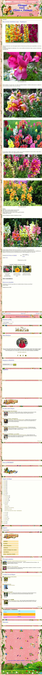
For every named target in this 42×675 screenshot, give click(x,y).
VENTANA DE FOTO (7, 584)
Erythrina (6, 504)
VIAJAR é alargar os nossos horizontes (11, 426)
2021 (5, 488)
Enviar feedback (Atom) (24, 316)
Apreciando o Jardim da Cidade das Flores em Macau (16, 561)
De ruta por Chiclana (11, 585)
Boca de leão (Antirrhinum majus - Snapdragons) (13, 510)
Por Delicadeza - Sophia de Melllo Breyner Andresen (16, 419)
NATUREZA (6, 552)
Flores (6, 257)
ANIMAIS (5, 541)
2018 (5, 493)
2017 (5, 494)
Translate (10, 323)
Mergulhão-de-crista (8, 509)
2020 (5, 490)
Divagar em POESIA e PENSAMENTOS (11, 418)
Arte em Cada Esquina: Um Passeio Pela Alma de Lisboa (17, 434)
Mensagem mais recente (6, 313)
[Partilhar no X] (24, 254)
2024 (5, 484)
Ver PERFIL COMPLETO (22, 352)
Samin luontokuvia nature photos (10, 576)
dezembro (7, 495)
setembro (6, 500)
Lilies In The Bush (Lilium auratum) (13, 600)
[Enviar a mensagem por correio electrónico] (21, 255)
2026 (5, 481)
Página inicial (23, 313)
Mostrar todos (39, 606)
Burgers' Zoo (10, 592)
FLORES (5, 543)
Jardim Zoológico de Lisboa (10, 549)
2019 (5, 491)
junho (6, 512)
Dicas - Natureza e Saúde (9, 554)
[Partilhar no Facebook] (26, 254)
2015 (5, 523)
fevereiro (6, 518)
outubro (6, 498)
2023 (5, 485)
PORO (9, 577)
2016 (5, 521)
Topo (40, 670)
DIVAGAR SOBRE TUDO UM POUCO (10, 411)
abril (6, 515)
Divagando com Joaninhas (9, 507)
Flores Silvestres (7, 545)
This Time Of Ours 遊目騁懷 (9, 599)
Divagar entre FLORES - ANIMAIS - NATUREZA (16, 660)
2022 (5, 487)
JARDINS (5, 547)
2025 (5, 482)
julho (6, 503)
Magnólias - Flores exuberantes (12, 566)
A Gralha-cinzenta (11, 412)
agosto (6, 501)
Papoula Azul (7, 506)
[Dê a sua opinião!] (23, 254)
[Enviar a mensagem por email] (22, 254)
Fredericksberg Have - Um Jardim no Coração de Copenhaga (18, 427)
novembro (7, 497)
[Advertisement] (22, 389)
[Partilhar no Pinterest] (27, 254)
